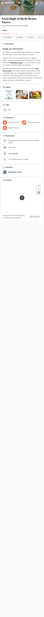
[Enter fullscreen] (38, 192)
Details (4, 30)
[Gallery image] (9, 94)
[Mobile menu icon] (2, 3)
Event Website (13, 153)
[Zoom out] (38, 188)
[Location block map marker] (22, 198)
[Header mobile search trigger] (41, 3)
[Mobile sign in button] (36, 3)
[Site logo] (13, 3)
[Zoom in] (38, 185)
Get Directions (35, 217)
